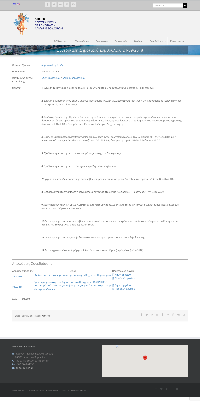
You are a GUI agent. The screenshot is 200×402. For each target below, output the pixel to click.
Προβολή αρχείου (75, 77)
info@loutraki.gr (24, 367)
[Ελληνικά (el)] (14, 4)
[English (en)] (18, 4)
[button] (145, 358)
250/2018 (17, 276)
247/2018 (17, 287)
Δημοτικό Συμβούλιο (52, 65)
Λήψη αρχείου (53, 77)
